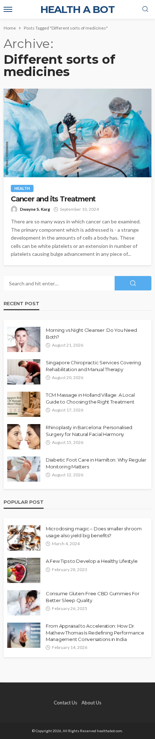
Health (22, 188)
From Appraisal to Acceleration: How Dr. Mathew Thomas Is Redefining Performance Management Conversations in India (95, 632)
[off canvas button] (8, 9)
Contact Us (65, 702)
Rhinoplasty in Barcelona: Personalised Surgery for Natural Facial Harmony (89, 430)
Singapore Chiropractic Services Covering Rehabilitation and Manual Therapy (93, 366)
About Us (91, 702)
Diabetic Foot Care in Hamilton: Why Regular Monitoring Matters (96, 463)
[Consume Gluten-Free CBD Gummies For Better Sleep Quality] (23, 602)
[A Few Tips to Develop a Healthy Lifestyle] (23, 570)
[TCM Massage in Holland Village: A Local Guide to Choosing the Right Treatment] (23, 404)
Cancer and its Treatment (53, 199)
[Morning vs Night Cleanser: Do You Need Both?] (23, 339)
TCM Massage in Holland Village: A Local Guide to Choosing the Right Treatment (90, 398)
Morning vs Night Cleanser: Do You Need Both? (91, 333)
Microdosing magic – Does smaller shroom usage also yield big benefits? (94, 532)
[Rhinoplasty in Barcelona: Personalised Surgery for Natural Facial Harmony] (23, 436)
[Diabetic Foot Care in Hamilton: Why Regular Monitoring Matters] (23, 469)
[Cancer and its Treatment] (77, 133)
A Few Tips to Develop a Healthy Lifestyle (91, 561)
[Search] (145, 9)
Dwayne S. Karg (35, 209)
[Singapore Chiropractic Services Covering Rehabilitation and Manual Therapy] (23, 371)
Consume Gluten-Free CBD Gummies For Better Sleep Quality (93, 597)
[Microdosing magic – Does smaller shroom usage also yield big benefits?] (23, 538)
